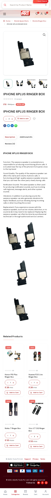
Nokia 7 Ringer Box (13, 428)
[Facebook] (5, 126)
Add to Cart (14, 393)
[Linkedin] (12, 126)
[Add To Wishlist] (34, 118)
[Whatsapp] (15, 126)
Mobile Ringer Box (39, 21)
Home (8, 21)
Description (10, 137)
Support (27, 459)
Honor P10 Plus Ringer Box (11, 375)
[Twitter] (9, 126)
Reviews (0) (10, 144)
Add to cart (24, 119)
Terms (42, 459)
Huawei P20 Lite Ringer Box (36, 375)
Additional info (26, 137)
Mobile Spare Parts (21, 21)
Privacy (35, 459)
